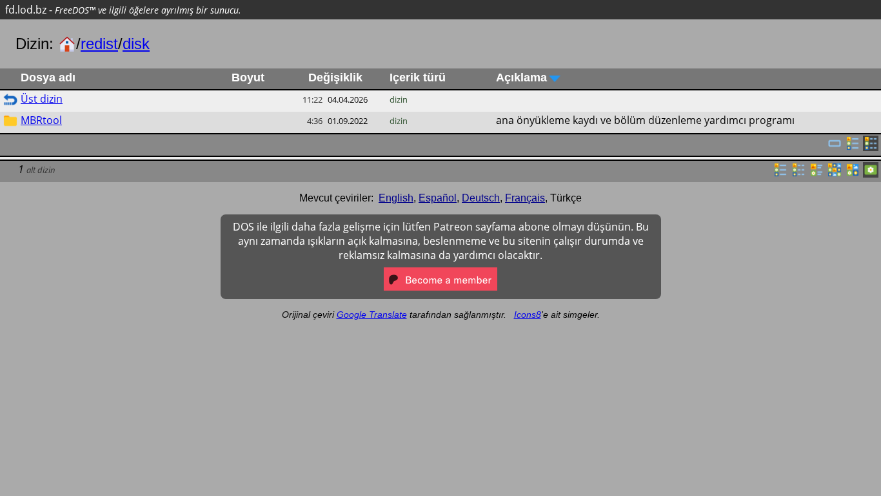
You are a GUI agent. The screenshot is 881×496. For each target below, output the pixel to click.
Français (525, 197)
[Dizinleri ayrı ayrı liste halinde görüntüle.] (852, 147)
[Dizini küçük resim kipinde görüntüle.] (834, 174)
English (396, 197)
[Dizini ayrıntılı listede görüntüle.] (798, 174)
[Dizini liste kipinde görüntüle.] (780, 174)
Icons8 (527, 314)
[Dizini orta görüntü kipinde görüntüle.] (852, 174)
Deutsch (481, 197)
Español (438, 197)
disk (136, 43)
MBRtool (41, 120)
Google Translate (372, 314)
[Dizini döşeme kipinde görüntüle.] (816, 174)
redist (99, 43)
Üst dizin (42, 99)
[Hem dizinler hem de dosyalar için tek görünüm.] (834, 147)
